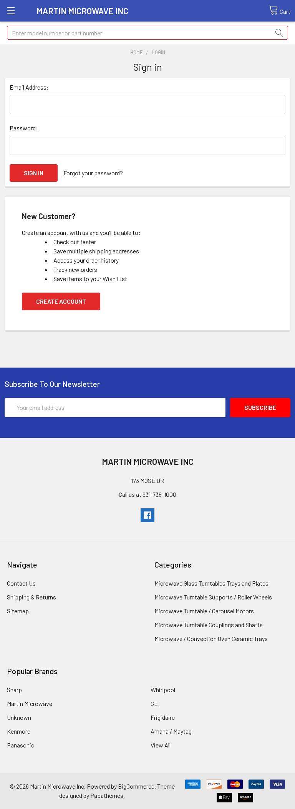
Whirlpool (163, 689)
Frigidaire (163, 717)
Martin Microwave (29, 703)
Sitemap (18, 610)
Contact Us (21, 583)
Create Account (61, 301)
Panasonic (20, 745)
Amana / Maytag (171, 731)
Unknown (19, 717)
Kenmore (18, 731)
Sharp (14, 689)
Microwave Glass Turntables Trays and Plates (211, 583)
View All (161, 745)
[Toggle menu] (10, 10)
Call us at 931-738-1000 (147, 494)
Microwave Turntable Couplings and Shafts (208, 624)
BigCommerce (136, 786)
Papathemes (106, 795)
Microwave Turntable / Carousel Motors (204, 610)
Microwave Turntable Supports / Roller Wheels (213, 597)
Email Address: (29, 87)
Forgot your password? (93, 172)
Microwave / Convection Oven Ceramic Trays (211, 638)
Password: (24, 128)
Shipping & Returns (31, 597)
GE (154, 703)
